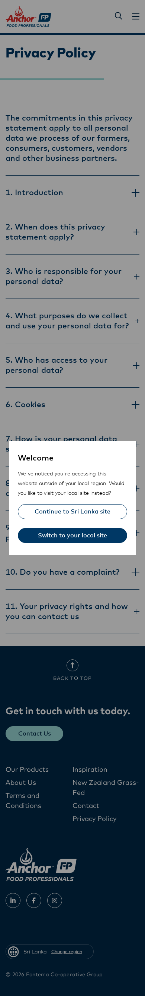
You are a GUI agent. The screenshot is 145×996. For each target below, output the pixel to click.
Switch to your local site (72, 535)
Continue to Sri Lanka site (72, 512)
